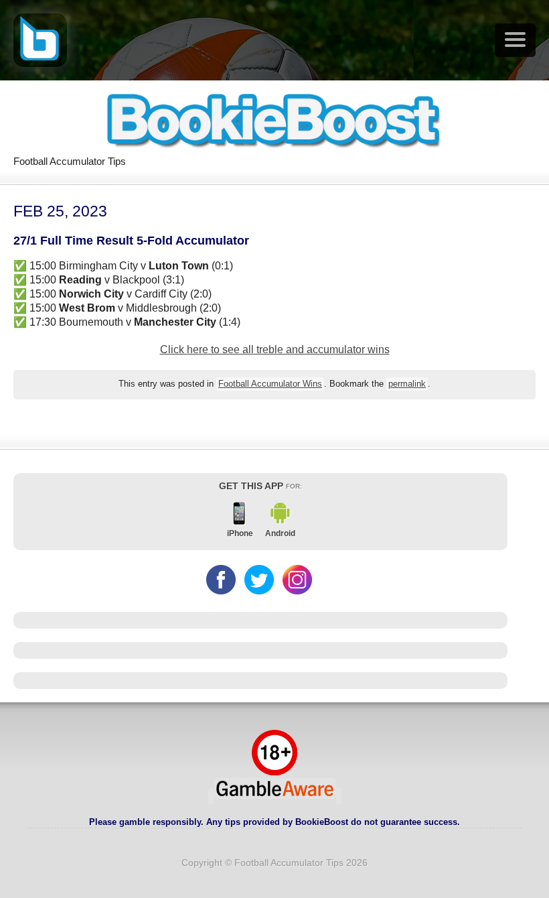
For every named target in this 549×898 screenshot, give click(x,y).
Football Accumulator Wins (270, 384)
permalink (407, 384)
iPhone (240, 533)
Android (280, 533)
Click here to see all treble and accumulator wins (275, 349)
